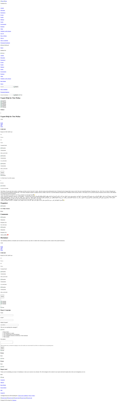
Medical (2, 19)
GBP (2, 124)
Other (2, 29)
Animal (2, 8)
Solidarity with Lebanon (6, 31)
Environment (3, 24)
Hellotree (14, 400)
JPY (1, 125)
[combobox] (3, 325)
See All (2, 33)
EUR (2, 123)
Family (2, 17)
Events (2, 15)
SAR (2, 126)
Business (2, 26)
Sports (2, 22)
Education (3, 10)
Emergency (3, 12)
